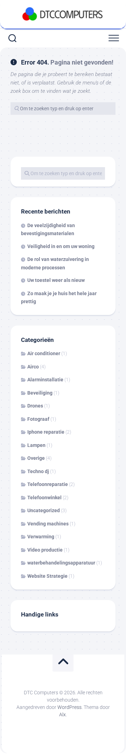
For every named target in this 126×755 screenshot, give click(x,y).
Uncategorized (43, 510)
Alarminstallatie (45, 379)
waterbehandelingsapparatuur (61, 563)
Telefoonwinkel (44, 497)
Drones (35, 406)
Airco (33, 366)
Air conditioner (43, 353)
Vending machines (48, 523)
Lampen (36, 445)
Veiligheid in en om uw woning (60, 246)
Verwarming (40, 536)
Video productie (45, 550)
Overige (36, 458)
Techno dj (38, 471)
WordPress (69, 707)
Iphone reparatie (45, 432)
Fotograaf (38, 419)
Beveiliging (39, 393)
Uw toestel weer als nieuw (56, 280)
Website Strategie (47, 576)
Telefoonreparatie (47, 484)
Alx (62, 714)
